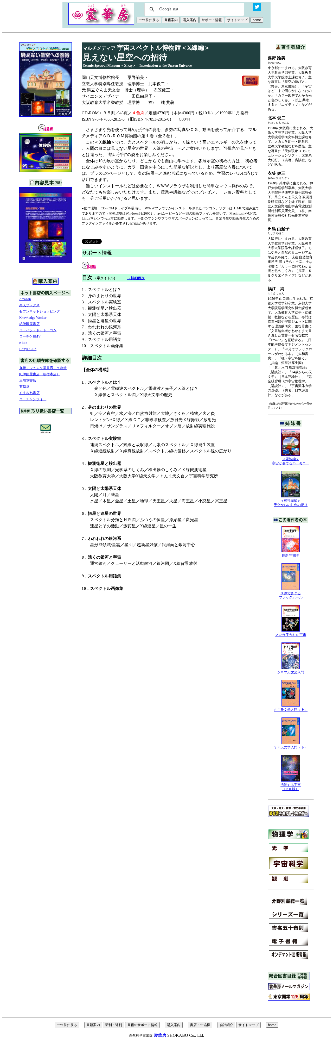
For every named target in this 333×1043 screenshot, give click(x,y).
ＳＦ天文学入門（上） (291, 710)
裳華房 (160, 1035)
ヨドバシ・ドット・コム (37, 330)
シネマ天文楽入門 (290, 672)
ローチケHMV (30, 336)
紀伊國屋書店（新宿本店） (39, 374)
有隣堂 (24, 387)
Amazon (25, 299)
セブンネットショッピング (39, 311)
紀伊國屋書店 (29, 324)
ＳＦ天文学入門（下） (291, 747)
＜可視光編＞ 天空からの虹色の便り (291, 503)
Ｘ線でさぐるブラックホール (291, 595)
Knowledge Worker (32, 318)
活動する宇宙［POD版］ (290, 787)
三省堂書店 (27, 380)
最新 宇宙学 (290, 556)
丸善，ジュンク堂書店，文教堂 (43, 368)
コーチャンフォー (32, 399)
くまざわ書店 (29, 393)
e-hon (23, 343)
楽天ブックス (29, 305)
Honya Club (27, 349)
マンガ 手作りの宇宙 (290, 635)
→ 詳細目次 (136, 278)
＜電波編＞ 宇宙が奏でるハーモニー (290, 461)
